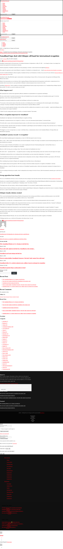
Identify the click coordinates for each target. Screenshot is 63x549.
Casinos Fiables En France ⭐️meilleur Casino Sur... (11, 522)
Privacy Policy (32, 418)
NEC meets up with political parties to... (9, 527)
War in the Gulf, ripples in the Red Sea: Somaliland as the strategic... (17, 248)
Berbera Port (7, 85)
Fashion (4, 339)
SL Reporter (5, 58)
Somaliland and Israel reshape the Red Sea (11, 253)
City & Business (9, 466)
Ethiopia (47, 67)
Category (4, 44)
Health (4, 7)
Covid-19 (9, 462)
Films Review (10, 492)
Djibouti (4, 332)
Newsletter (33, 420)
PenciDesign (42, 412)
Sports (4, 11)
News (4, 4)
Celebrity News (9, 485)
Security (5, 358)
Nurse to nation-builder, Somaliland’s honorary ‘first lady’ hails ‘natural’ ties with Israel (22, 258)
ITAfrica (2, 49)
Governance (5, 344)
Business (4, 323)
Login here (15, 443)
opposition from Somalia (56, 178)
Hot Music (9, 490)
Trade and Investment (7, 365)
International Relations (8, 349)
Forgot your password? (4, 433)
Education (5, 6)
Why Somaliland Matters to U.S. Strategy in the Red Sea (14, 244)
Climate (4, 324)
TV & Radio (9, 483)
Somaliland (5, 362)
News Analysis (6, 355)
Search (13, 14)
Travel (4, 367)
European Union (9, 464)
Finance (4, 8)
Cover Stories (5, 328)
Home (4, 3)
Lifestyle (4, 9)
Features (4, 43)
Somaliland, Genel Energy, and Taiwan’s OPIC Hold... (11, 509)
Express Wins (9, 494)
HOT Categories (7, 457)
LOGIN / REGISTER (3, 18)
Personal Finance (10, 470)
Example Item (9, 472)
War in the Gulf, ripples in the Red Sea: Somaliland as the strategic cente (16, 281)
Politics (4, 5)
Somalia (5, 360)
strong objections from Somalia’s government (53, 70)
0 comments (8, 508)
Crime (4, 330)
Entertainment (5, 10)
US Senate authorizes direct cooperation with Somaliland (12, 507)
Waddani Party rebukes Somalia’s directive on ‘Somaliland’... (12, 523)
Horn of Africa (6, 347)
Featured (4, 340)
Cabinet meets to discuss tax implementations (10, 525)
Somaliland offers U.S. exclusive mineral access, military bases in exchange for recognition (22, 263)
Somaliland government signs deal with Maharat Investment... (12, 511)
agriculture (5, 321)
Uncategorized (6, 369)
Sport (9, 468)
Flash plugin (9, 542)
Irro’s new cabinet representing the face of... (9, 512)
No (9, 448)
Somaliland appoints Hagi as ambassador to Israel (12, 267)
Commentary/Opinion (7, 326)
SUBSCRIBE (9, 18)
